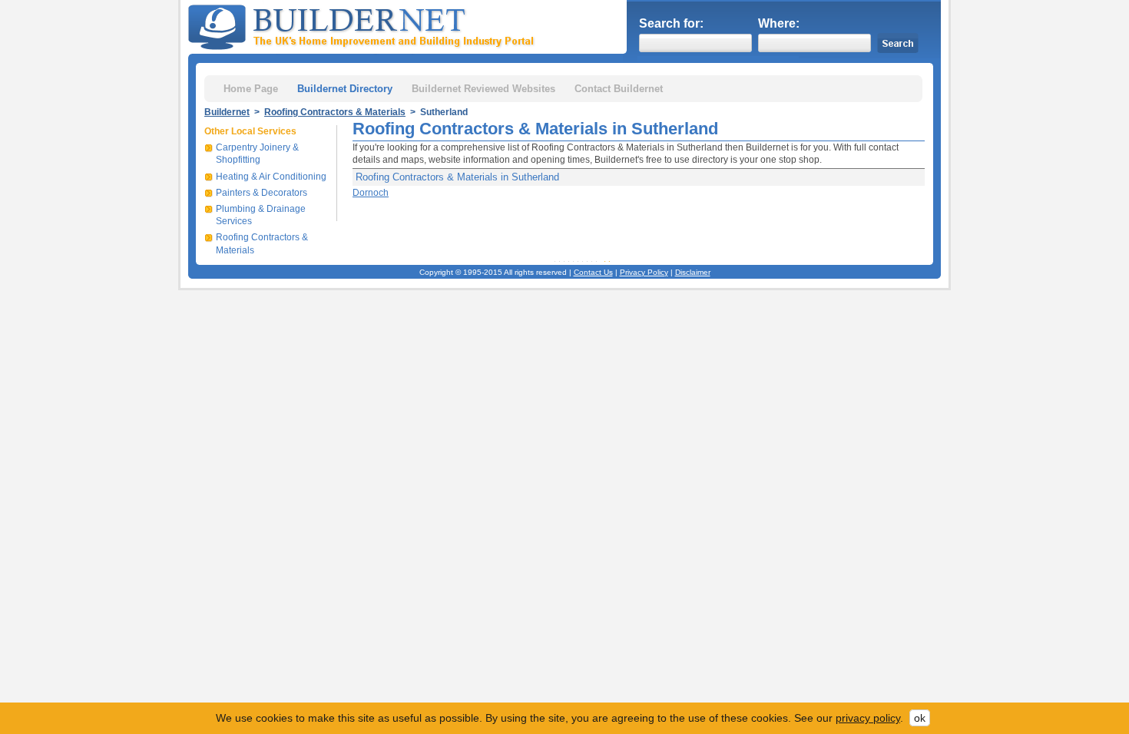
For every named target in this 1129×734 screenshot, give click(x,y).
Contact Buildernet (618, 88)
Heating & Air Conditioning (271, 176)
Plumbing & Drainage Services (261, 214)
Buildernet (227, 112)
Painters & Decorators (261, 192)
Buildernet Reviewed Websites (483, 88)
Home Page (250, 88)
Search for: (671, 23)
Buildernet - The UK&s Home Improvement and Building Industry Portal (364, 25)
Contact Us (593, 272)
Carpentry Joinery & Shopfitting (257, 153)
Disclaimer (692, 272)
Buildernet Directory (344, 88)
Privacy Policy (644, 272)
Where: (779, 23)
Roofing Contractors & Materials (335, 112)
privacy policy (868, 718)
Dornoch (371, 192)
